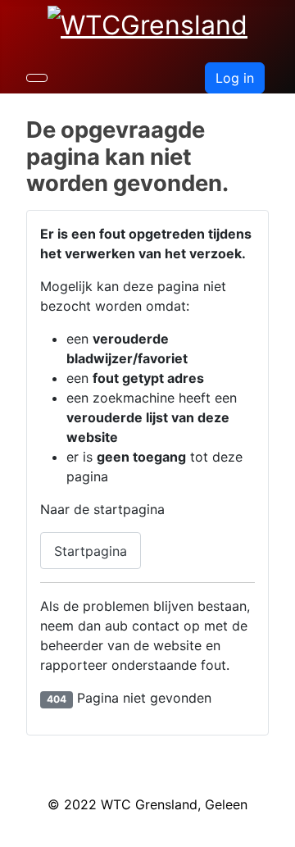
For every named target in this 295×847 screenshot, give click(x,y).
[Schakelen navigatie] (37, 78)
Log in (235, 78)
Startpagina (90, 551)
